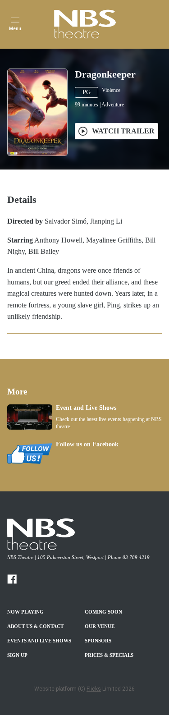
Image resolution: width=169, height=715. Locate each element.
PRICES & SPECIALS (109, 655)
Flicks (94, 689)
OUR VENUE (99, 626)
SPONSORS (98, 640)
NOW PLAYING (25, 611)
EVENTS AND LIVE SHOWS (39, 640)
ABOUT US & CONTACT (35, 626)
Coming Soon (103, 611)
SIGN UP (17, 655)
